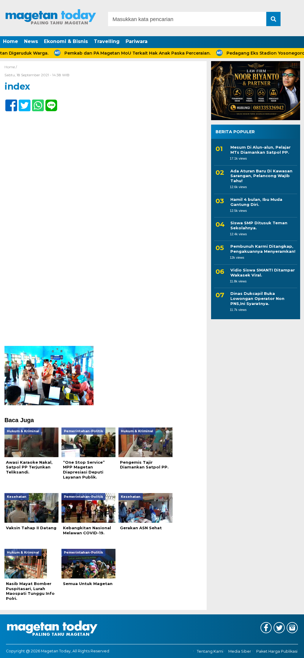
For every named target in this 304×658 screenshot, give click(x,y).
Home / (10, 67)
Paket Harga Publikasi (276, 651)
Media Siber (239, 651)
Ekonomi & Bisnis (66, 41)
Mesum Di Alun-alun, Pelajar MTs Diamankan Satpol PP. (260, 150)
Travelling (107, 41)
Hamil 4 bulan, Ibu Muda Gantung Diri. (256, 202)
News (31, 41)
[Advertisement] (103, 302)
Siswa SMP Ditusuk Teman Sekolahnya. (258, 225)
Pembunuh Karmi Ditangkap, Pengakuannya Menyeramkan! (262, 249)
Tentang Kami (210, 651)
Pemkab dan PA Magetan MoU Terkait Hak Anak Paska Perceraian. (125, 53)
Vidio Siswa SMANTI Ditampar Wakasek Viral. (262, 272)
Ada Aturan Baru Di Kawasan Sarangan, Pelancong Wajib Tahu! (261, 176)
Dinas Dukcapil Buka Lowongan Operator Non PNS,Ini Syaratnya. (257, 298)
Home (10, 41)
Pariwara (137, 41)
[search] (273, 19)
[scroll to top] (288, 649)
